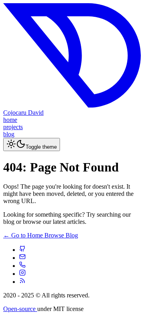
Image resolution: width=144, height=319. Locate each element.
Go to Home (23, 235)
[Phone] (22, 265)
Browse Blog (61, 235)
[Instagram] (22, 273)
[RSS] (22, 281)
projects (13, 127)
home (10, 119)
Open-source (20, 308)
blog (8, 134)
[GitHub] (22, 249)
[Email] (22, 257)
